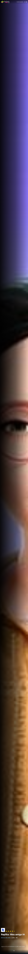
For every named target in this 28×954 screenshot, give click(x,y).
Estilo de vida (5, 937)
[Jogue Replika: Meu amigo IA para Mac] (14, 943)
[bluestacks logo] (5, 2)
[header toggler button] (26, 2)
